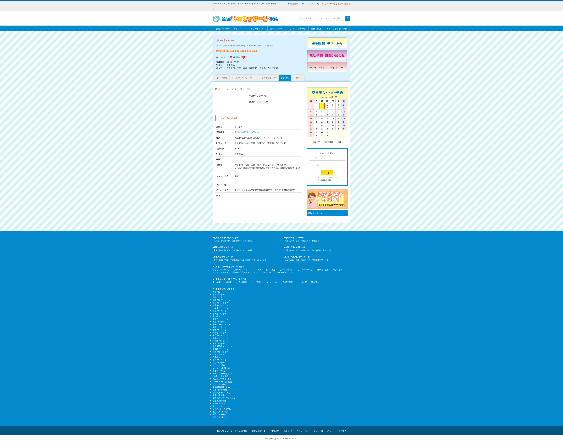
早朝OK (228, 282)
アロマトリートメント (254, 28)
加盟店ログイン (259, 430)
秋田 (228, 240)
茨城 (244, 250)
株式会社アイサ (219, 403)
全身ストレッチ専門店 (222, 408)
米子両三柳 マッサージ (222, 324)
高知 (330, 250)
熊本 (303, 260)
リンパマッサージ (298, 28)
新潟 (237, 260)
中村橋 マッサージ (220, 316)
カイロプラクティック (337, 28)
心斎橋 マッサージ (220, 357)
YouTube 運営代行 (220, 376)
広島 (292, 250)
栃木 (239, 250)
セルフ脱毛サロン (220, 389)
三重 (232, 260)
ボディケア (337, 269)
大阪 (287, 240)
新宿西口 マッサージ (221, 305)
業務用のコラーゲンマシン (224, 398)
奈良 (308, 240)
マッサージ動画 (219, 384)
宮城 (244, 240)
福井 (264, 260)
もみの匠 (216, 291)
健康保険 (315, 282)
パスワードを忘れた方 (329, 177)
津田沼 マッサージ (220, 340)
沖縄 (326, 260)
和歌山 (315, 240)
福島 (250, 240)
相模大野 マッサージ (221, 351)
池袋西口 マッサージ (221, 299)
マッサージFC (219, 365)
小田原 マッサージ (220, 313)
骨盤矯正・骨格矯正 (240, 272)
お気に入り (337, 67)
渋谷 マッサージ (220, 297)
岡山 (287, 250)
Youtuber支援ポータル (222, 378)
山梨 (243, 260)
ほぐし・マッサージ (221, 269)
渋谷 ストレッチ (220, 417)
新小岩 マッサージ (220, 338)
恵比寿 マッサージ (220, 319)
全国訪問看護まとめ (221, 387)
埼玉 (228, 250)
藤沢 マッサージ (220, 359)
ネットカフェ (218, 406)
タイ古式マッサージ (285, 272)
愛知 (215, 260)
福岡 (287, 260)
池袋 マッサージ (220, 294)
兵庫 (292, 240)
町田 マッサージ (220, 310)
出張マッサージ (219, 370)
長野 (248, 260)
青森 (223, 240)
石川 (253, 260)
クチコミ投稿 (318, 67)
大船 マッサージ (220, 321)
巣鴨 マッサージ (220, 329)
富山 (259, 260)
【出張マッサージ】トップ (227, 28)
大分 (308, 260)
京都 (297, 240)
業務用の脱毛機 (219, 400)
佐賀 (292, 260)
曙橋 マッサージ (220, 327)
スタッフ (298, 77)
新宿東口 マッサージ (221, 302)
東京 (215, 250)
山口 (308, 250)
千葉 (234, 250)
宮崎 (314, 260)
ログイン (308, 3)
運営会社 (343, 430)
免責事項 (288, 430)
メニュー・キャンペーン (243, 77)
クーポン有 (302, 282)
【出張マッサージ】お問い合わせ (334, 3)
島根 (303, 250)
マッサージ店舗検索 (221, 368)
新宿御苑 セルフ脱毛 (221, 392)
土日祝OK (217, 282)
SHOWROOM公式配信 (222, 381)
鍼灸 (259, 269)
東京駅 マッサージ (220, 348)
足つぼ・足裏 (323, 269)
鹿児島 (320, 260)
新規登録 (293, 3)
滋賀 (303, 240)
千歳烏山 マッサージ (221, 335)
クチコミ (285, 77)
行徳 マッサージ (220, 354)
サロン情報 (222, 77)
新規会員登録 (325, 179)
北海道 (216, 240)
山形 (234, 240)
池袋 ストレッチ (220, 411)
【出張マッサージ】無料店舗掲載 (231, 430)
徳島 (319, 250)
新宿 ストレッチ (220, 414)
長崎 (297, 260)
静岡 (226, 260)
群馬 (250, 250)
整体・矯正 (316, 28)
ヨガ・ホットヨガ (220, 272)
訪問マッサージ (277, 28)
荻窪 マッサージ (220, 362)
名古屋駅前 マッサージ (222, 346)
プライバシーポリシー (323, 430)
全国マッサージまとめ (222, 373)
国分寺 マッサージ (220, 332)
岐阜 (221, 260)
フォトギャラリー (267, 77)
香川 (314, 250)
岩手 (239, 240)
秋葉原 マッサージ (220, 308)
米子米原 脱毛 (219, 395)
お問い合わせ (302, 430)
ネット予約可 (273, 282)
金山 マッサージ (220, 343)
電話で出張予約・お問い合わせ (249, 132)
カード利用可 (257, 282)
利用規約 (275, 430)
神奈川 (222, 250)
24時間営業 (288, 282)
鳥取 (297, 250)
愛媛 (325, 250)
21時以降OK (241, 282)
